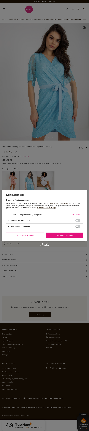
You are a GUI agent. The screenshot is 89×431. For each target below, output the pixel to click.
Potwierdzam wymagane (25, 235)
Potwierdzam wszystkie (64, 235)
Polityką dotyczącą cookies (59, 203)
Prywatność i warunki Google (46, 208)
